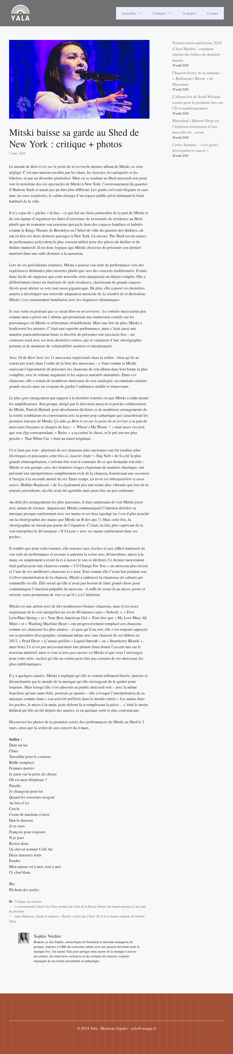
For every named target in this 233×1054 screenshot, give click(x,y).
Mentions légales (114, 1028)
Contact (212, 13)
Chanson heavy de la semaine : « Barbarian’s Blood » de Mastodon (197, 78)
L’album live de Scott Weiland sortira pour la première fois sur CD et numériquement (197, 102)
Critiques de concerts (28, 901)
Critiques (159, 13)
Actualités (129, 13)
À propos (189, 13)
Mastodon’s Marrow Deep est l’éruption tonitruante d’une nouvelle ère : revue (195, 126)
